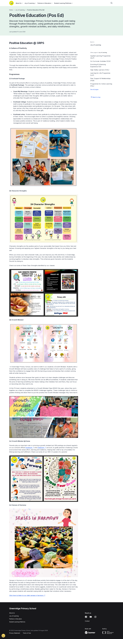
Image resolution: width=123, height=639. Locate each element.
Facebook (28, 447)
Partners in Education (15, 619)
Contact (87, 621)
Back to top (96, 97)
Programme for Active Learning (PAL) (101, 85)
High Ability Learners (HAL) (99, 70)
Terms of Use (27, 633)
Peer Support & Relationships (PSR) (100, 80)
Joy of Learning (20, 10)
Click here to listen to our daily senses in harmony (26, 595)
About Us (12, 613)
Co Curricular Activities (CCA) (100, 61)
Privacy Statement (14, 633)
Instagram (40, 447)
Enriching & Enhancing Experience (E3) (98, 66)
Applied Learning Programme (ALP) (100, 57)
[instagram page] (95, 617)
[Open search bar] (111, 3)
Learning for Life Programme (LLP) (100, 74)
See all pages (94, 89)
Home (11, 10)
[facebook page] (86, 617)
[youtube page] (91, 617)
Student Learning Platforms (17, 622)
